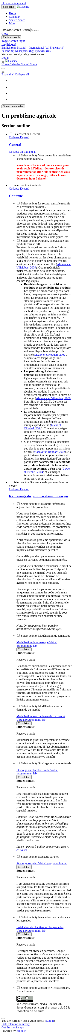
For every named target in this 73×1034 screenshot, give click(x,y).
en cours (21, 850)
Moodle (21, 1030)
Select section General (26, 134)
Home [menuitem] (12, 13)
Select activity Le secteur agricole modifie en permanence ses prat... (43, 205)
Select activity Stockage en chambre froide (46, 763)
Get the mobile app (12, 1027)
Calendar (15, 64)
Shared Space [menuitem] (17, 20)
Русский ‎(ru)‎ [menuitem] (43, 51)
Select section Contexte (27, 185)
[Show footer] (2, 1018)
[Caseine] (11, 61)
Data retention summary (15, 1024)
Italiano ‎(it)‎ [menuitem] (8, 51)
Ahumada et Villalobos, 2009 (53, 398)
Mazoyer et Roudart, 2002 (49, 354)
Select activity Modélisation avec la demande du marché (39, 708)
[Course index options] (2, 72)
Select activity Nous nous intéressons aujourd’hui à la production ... (40, 505)
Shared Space (29, 64)
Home (5, 64)
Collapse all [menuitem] (22, 74)
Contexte (16, 196)
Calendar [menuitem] (14, 16)
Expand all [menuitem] (8, 74)
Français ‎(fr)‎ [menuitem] (57, 47)
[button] (4, 33)
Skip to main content (13, 3)
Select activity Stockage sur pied (40, 856)
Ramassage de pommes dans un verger (38, 496)
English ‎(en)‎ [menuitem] (9, 47)
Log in (5, 57)
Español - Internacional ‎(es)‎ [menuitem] (33, 47)
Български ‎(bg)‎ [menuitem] (25, 51)
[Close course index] (2, 68)
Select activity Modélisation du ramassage (45, 635)
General (15, 145)
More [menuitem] (12, 23)
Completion (24, 649)
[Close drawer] (2, 62)
